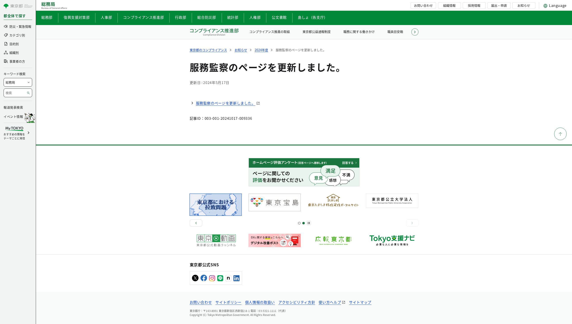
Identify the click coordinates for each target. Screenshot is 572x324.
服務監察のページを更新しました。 (225, 103)
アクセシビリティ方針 (296, 302)
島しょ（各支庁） (313, 17)
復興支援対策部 (77, 17)
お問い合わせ (423, 5)
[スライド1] (299, 223)
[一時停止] (309, 223)
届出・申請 (499, 5)
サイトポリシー (228, 302)
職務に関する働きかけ (359, 31)
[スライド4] (303, 223)
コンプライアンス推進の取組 (269, 31)
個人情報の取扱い (260, 302)
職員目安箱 (395, 31)
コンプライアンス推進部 (143, 17)
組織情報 (449, 5)
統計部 (232, 17)
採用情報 (474, 5)
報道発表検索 (13, 107)
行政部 (180, 17)
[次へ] (412, 223)
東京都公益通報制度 (317, 31)
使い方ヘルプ (330, 302)
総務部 (47, 17)
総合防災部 (206, 17)
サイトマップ (360, 302)
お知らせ (523, 5)
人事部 (106, 17)
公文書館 (279, 17)
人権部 (255, 17)
